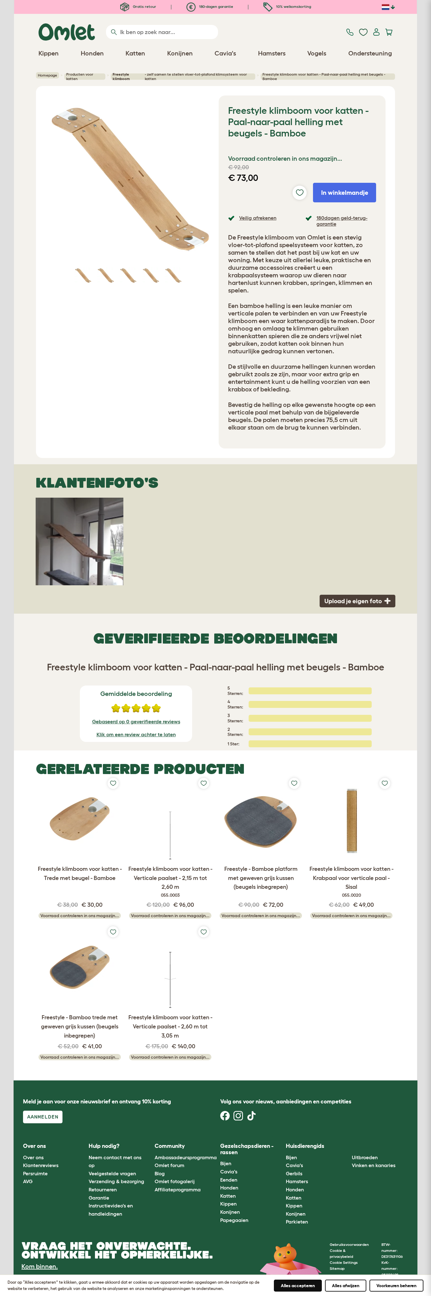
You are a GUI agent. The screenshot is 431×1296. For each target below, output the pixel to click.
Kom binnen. (39, 1266)
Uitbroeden (365, 1157)
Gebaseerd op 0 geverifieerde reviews (136, 721)
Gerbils (294, 1173)
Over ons (33, 1157)
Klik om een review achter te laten (136, 734)
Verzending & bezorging (116, 1181)
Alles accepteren (298, 1285)
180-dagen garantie (215, 6)
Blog (160, 1173)
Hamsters (297, 1181)
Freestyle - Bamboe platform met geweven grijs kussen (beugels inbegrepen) (261, 878)
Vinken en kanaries (373, 1165)
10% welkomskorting (293, 6)
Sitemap (337, 1268)
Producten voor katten (79, 76)
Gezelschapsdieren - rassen (247, 1149)
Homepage (47, 75)
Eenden (228, 1180)
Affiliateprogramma (178, 1189)
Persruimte (35, 1173)
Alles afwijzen (345, 1285)
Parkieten (297, 1221)
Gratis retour (144, 6)
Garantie (99, 1198)
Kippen (228, 1203)
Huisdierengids (305, 1146)
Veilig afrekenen (257, 218)
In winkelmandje (344, 192)
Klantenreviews (40, 1165)
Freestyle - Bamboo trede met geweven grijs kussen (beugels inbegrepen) (79, 1026)
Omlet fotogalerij (175, 1181)
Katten (228, 1196)
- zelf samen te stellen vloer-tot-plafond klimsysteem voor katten (180, 76)
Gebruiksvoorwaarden (349, 1244)
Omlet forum (169, 1165)
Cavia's (228, 1171)
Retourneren (103, 1189)
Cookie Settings (344, 1262)
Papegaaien (234, 1220)
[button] (347, 1146)
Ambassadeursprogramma (186, 1157)
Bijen (225, 1163)
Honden (229, 1187)
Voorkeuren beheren (396, 1285)
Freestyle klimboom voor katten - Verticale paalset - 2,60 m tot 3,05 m (170, 1026)
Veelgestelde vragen (112, 1173)
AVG (27, 1181)
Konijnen (230, 1212)
